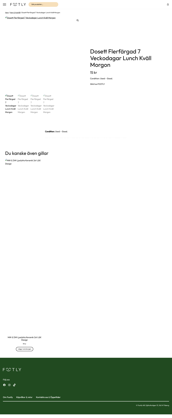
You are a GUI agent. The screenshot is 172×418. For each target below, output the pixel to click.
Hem (7, 12)
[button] (78, 20)
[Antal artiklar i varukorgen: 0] (168, 4)
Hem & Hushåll (15, 12)
